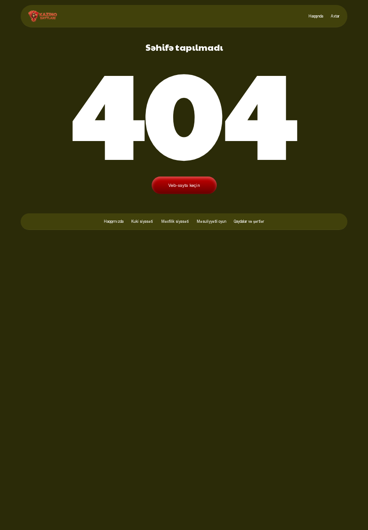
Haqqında (315, 16)
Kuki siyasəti (142, 221)
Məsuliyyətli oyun (211, 221)
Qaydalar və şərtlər (249, 221)
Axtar (335, 16)
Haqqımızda (113, 221)
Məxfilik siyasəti (175, 221)
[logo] (42, 16)
